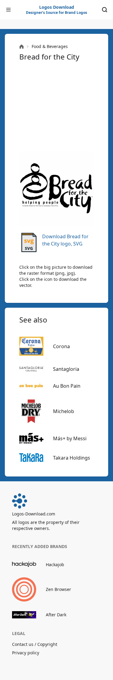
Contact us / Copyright (34, 644)
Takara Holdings (71, 457)
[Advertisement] (56, 106)
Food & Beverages (50, 46)
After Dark (56, 614)
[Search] (105, 10)
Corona (61, 346)
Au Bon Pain (66, 386)
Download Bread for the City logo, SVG (65, 240)
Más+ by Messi (69, 438)
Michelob (63, 411)
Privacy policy (25, 653)
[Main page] (21, 46)
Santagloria (66, 369)
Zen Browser (58, 589)
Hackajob (55, 564)
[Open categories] (8, 10)
